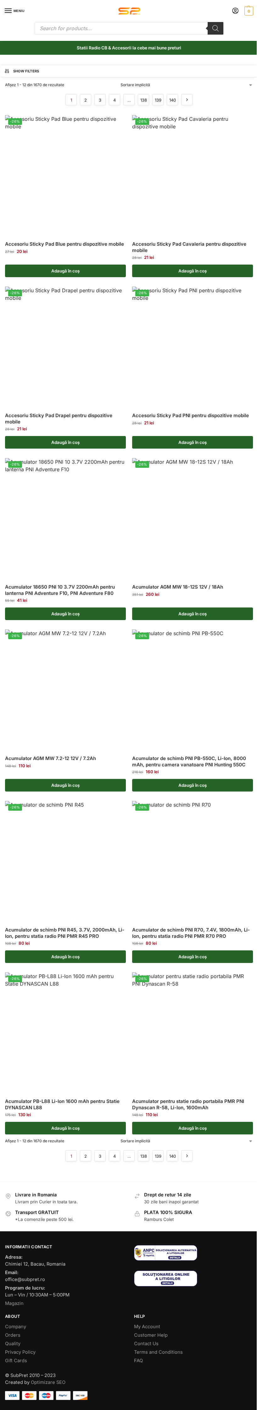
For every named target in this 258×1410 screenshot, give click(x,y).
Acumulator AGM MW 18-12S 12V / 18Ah (177, 587)
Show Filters (26, 71)
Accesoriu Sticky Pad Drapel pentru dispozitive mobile (58, 418)
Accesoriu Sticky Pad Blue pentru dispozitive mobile (64, 244)
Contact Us (146, 1343)
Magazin (14, 1303)
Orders (12, 1335)
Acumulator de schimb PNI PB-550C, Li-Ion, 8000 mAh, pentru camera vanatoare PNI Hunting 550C (189, 761)
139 (158, 100)
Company (15, 1326)
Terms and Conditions (158, 1352)
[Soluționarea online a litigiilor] (193, 1278)
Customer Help (151, 1335)
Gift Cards (16, 1360)
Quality (12, 1343)
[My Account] (235, 11)
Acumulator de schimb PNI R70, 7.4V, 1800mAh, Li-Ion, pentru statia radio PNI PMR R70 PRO (191, 933)
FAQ (138, 1360)
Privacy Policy (20, 1352)
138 (143, 100)
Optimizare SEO (48, 1382)
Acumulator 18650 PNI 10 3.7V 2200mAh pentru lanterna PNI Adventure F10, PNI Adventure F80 (60, 590)
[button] (248, 11)
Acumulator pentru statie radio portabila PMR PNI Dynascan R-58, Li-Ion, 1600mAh (188, 1104)
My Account (147, 1326)
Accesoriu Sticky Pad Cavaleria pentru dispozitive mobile (189, 247)
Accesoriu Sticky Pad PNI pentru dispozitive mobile (190, 415)
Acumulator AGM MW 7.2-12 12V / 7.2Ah (50, 758)
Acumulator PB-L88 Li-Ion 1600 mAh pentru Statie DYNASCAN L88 (62, 1104)
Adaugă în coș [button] (65, 270)
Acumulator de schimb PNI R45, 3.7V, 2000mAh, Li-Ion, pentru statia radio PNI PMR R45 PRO (64, 933)
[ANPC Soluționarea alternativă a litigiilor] (193, 1253)
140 (172, 100)
